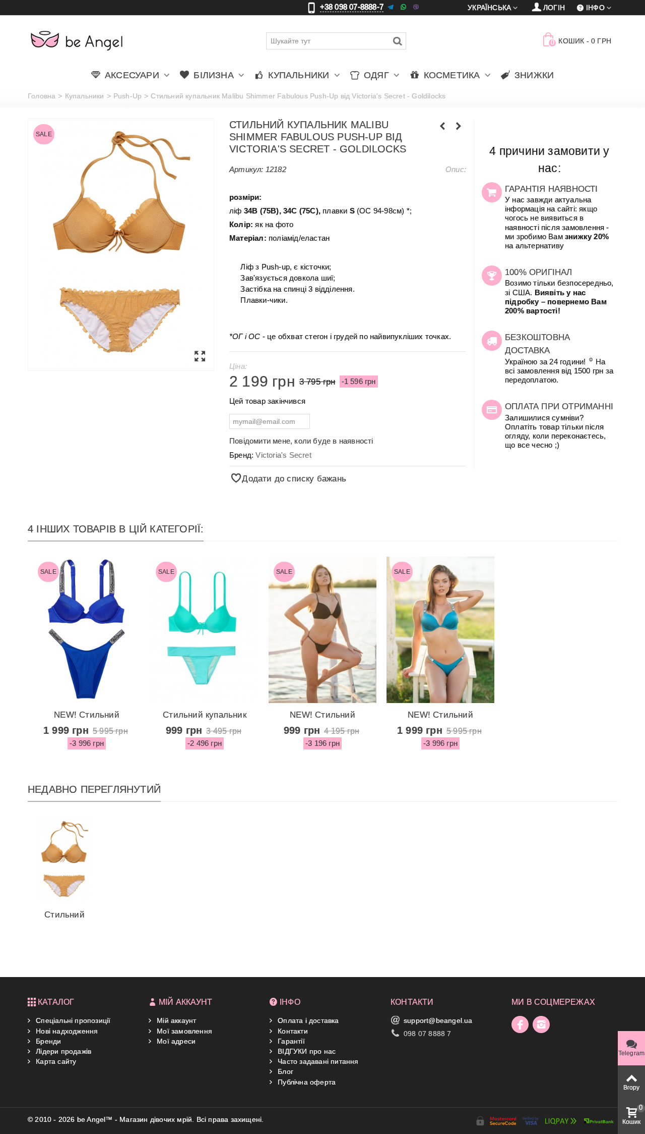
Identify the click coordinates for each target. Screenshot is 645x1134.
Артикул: (246, 169)
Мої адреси (175, 1041)
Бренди (47, 1041)
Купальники (84, 96)
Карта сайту (55, 1061)
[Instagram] (541, 1024)
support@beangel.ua (438, 1020)
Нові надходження (66, 1031)
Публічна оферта (306, 1082)
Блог (284, 1071)
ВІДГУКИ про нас (306, 1051)
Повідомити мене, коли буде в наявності (301, 441)
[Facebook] (520, 1024)
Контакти (292, 1031)
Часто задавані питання (317, 1061)
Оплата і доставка (307, 1020)
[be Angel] (77, 40)
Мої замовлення (183, 1031)
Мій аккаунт (175, 1020)
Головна (41, 96)
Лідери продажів (62, 1051)
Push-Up (127, 96)
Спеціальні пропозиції (72, 1020)
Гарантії (290, 1041)
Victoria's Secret (283, 455)
